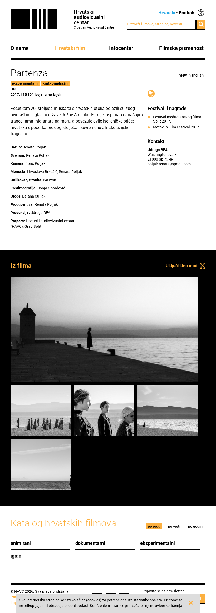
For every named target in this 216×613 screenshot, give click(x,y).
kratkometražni (55, 83)
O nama (20, 48)
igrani (17, 556)
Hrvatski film (70, 48)
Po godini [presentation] (196, 526)
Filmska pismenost (181, 48)
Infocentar (121, 48)
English (186, 13)
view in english (191, 75)
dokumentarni (90, 543)
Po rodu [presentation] (154, 526)
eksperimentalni (25, 83)
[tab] (154, 526)
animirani (21, 543)
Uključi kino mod (181, 266)
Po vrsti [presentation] (174, 526)
